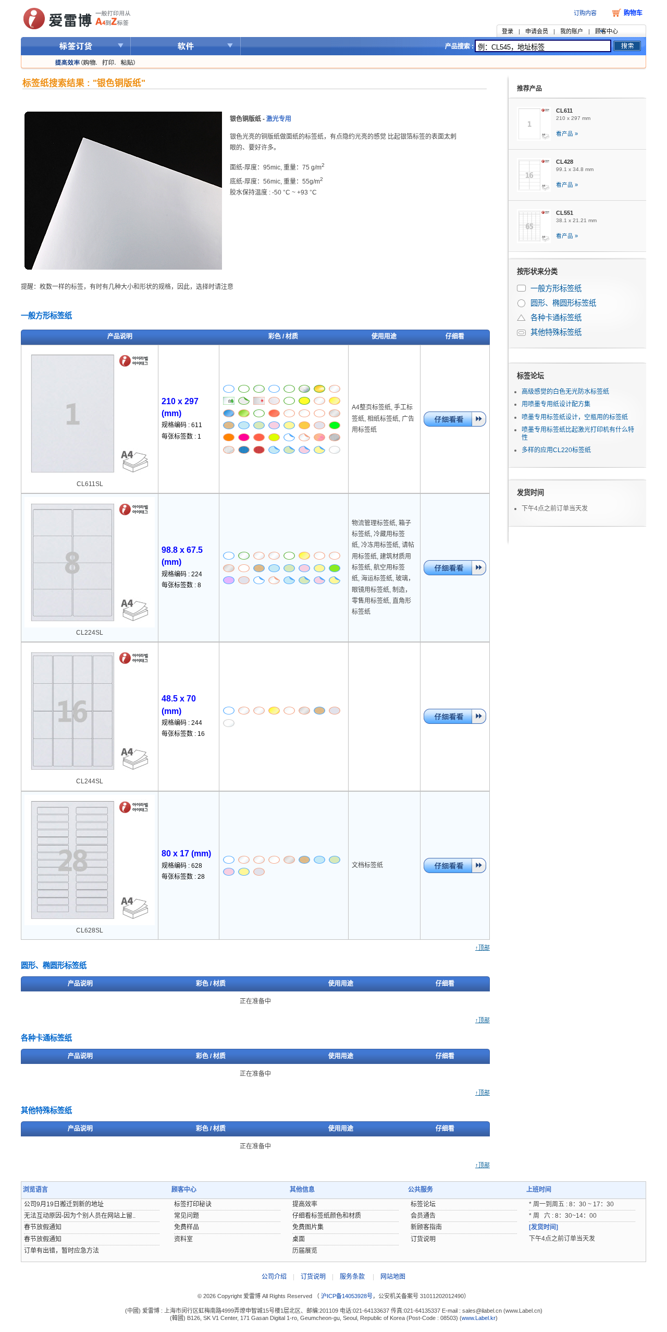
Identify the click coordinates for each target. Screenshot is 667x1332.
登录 (507, 31)
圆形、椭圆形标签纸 (522, 303)
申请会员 (536, 31)
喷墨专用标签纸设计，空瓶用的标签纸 (575, 417)
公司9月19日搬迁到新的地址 (64, 1204)
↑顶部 (482, 947)
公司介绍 (274, 1276)
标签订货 (76, 46)
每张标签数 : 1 (181, 436)
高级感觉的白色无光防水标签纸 (565, 391)
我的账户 (571, 31)
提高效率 (304, 1204)
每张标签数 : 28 (183, 876)
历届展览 (304, 1250)
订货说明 (423, 1239)
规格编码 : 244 (182, 722)
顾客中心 (606, 31)
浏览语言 (35, 1189)
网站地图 (392, 1276)
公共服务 (420, 1189)
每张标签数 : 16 (183, 733)
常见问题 (186, 1215)
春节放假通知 (42, 1227)
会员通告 (423, 1215)
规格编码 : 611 (182, 425)
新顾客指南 (426, 1227)
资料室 (183, 1239)
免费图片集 (308, 1227)
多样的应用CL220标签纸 (556, 450)
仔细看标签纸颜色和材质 (326, 1215)
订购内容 (585, 13)
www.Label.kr (479, 1318)
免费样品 (186, 1227)
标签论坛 (530, 376)
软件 (186, 46)
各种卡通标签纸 (522, 318)
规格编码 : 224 (182, 574)
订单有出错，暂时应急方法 (61, 1250)
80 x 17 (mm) (186, 853)
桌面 (298, 1239)
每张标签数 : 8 (181, 585)
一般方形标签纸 (522, 289)
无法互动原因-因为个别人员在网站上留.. (79, 1215)
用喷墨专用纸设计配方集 (556, 404)
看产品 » (567, 133)
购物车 (633, 13)
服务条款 (352, 1276)
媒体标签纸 (522, 332)
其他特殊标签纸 (556, 332)
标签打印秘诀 (193, 1204)
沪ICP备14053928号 (346, 1296)
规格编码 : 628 (182, 865)
